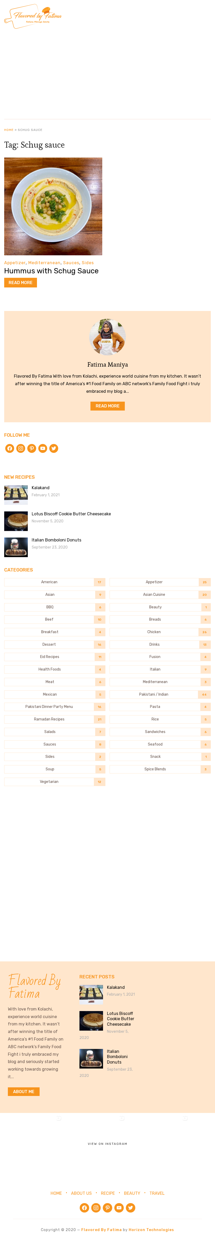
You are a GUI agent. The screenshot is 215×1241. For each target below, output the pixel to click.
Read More (21, 282)
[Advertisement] (107, 71)
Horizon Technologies (151, 1230)
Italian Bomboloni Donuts (56, 540)
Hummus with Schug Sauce (51, 271)
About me (23, 1091)
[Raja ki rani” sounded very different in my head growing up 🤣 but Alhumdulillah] (158, 1144)
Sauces (71, 262)
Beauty (132, 1193)
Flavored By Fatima (101, 1230)
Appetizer (15, 262)
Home (9, 130)
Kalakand (41, 487)
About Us (81, 1193)
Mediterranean (44, 262)
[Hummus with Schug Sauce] (53, 161)
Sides (88, 262)
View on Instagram (107, 1143)
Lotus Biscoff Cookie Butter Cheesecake (71, 513)
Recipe (108, 1193)
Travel (157, 1193)
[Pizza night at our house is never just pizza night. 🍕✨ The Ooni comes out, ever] (31, 1144)
